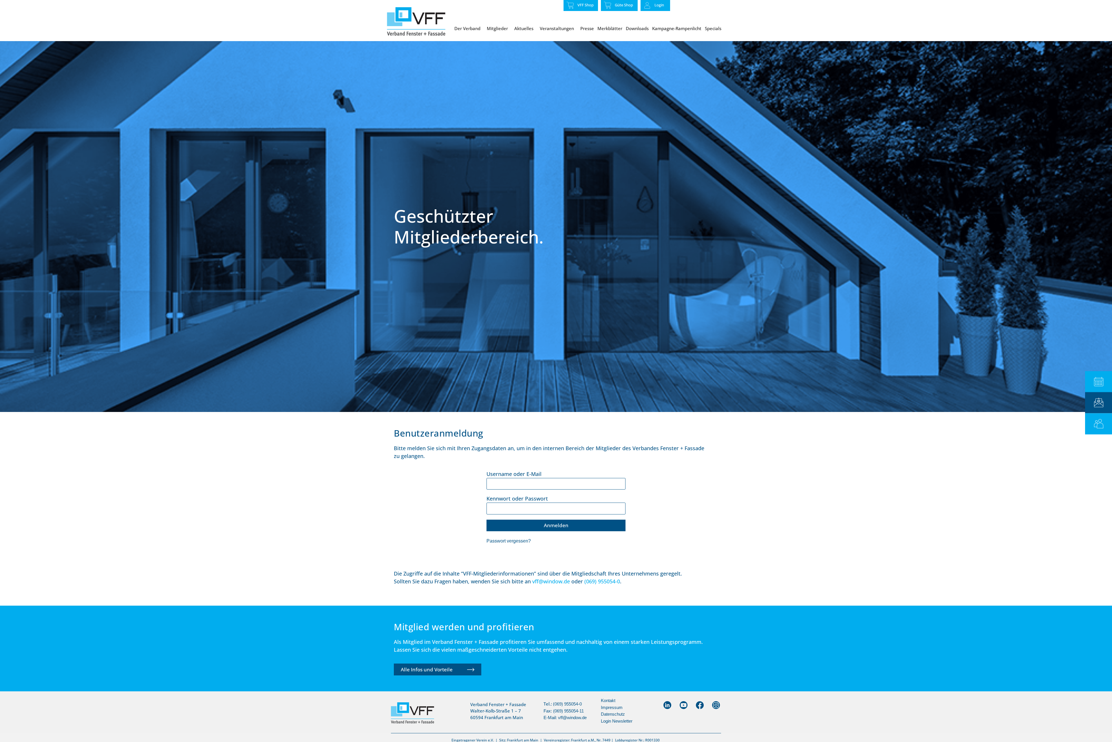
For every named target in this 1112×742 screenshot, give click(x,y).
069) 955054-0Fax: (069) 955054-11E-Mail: (564, 710)
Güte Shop (624, 5)
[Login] (647, 5)
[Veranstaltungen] (1098, 381)
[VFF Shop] (570, 5)
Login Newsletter (616, 721)
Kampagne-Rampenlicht (676, 28)
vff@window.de (572, 717)
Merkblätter (609, 28)
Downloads (637, 28)
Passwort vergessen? (509, 540)
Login (659, 5)
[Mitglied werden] (1098, 423)
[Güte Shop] (607, 5)
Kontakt (608, 700)
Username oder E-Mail (514, 473)
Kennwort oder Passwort (517, 498)
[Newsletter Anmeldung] (1098, 402)
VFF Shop (585, 5)
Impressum (612, 707)
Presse (587, 28)
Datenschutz (613, 714)
